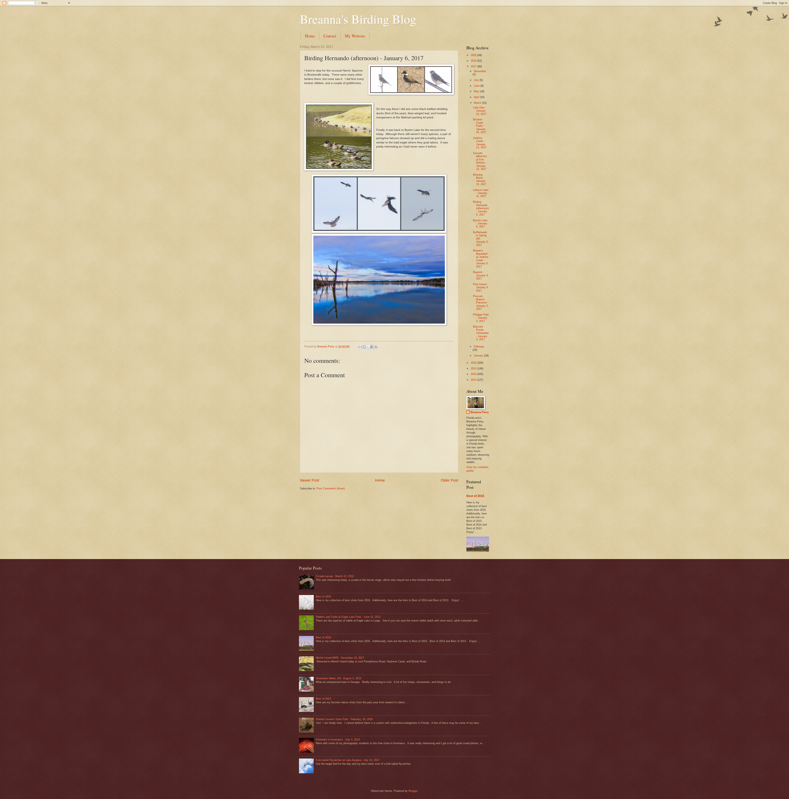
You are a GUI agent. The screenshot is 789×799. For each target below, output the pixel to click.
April (477, 97)
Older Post (449, 480)
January (479, 355)
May (477, 91)
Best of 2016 (475, 496)
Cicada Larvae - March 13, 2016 (335, 576)
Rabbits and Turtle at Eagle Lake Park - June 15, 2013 (348, 616)
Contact (329, 36)
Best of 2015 (323, 596)
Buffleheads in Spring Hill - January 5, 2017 (481, 239)
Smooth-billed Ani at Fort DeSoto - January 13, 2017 (480, 161)
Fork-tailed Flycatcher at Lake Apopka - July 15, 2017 (348, 760)
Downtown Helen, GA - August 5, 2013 (338, 678)
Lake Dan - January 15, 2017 (479, 110)
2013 (474, 379)
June (477, 85)
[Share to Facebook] (372, 347)
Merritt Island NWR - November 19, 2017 (340, 657)
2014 (474, 374)
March (478, 102)
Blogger (412, 790)
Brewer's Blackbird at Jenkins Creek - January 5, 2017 (481, 258)
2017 (474, 66)
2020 (474, 55)
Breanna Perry (480, 412)
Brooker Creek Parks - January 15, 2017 (479, 126)
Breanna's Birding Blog (358, 19)
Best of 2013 (323, 698)
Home (310, 36)
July (477, 80)
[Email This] (360, 347)
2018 (474, 60)
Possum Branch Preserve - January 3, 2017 (481, 302)
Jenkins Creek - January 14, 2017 (479, 142)
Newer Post (309, 480)
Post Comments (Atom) (331, 488)
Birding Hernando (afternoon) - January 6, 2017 (481, 208)
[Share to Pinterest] (376, 347)
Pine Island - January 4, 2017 (481, 287)
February (479, 346)
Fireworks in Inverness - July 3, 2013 (338, 739)
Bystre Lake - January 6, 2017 (480, 223)
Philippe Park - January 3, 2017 (481, 318)
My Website (355, 36)
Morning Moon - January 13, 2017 (479, 179)
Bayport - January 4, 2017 (481, 275)
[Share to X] (368, 347)
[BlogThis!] (364, 347)
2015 (474, 368)
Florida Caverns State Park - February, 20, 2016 (344, 719)
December (480, 71)
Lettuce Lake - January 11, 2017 (480, 193)
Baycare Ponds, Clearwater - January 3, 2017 (481, 333)
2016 (474, 362)
